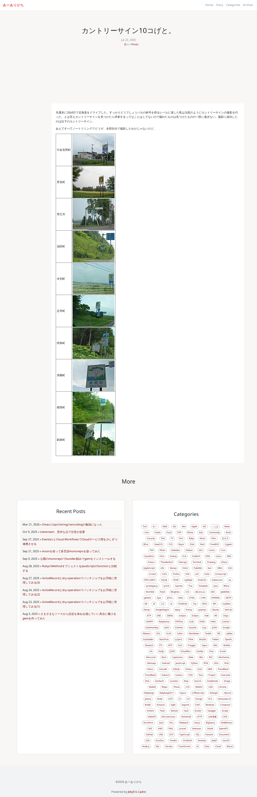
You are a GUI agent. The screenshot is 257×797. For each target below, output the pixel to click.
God (200, 669)
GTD (170, 698)
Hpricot (227, 692)
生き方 (225, 538)
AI (198, 746)
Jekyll (214, 740)
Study (161, 651)
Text (163, 538)
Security (151, 538)
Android (166, 663)
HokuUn (165, 675)
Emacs (151, 562)
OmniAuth (186, 716)
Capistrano (177, 657)
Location (174, 681)
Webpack (183, 722)
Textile (208, 633)
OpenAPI (223, 728)
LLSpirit (178, 639)
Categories (233, 5)
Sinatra (178, 675)
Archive (248, 5)
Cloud (218, 746)
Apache (179, 585)
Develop (202, 740)
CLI (162, 603)
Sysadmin (149, 556)
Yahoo (150, 669)
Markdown (194, 633)
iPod (226, 663)
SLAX (168, 633)
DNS (208, 556)
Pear (211, 651)
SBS (213, 591)
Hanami (209, 734)
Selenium (196, 728)
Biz (174, 526)
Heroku (168, 746)
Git (151, 651)
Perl (181, 538)
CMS (150, 728)
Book (228, 532)
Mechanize (224, 657)
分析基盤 (212, 716)
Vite (157, 746)
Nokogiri (214, 692)
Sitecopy (183, 562)
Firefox (176, 574)
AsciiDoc (160, 740)
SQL (197, 734)
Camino (225, 621)
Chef (197, 704)
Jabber (230, 633)
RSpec (165, 686)
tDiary (224, 562)
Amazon (161, 704)
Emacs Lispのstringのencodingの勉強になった (72, 524)
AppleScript (149, 568)
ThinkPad (182, 603)
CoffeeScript (198, 692)
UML (161, 734)
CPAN (190, 639)
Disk (192, 544)
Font (162, 556)
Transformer (184, 746)
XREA (219, 568)
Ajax (159, 597)
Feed (162, 591)
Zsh (230, 568)
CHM (203, 597)
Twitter (215, 639)
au (230, 579)
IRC (219, 633)
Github (176, 669)
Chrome (222, 686)
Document (224, 734)
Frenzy (189, 609)
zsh (197, 574)
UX (188, 698)
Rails (181, 597)
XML (215, 645)
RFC (215, 603)
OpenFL (228, 639)
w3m (166, 627)
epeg (177, 609)
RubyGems (164, 621)
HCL (171, 722)
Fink (187, 574)
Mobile (226, 645)
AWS (160, 728)
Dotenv (150, 710)
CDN (225, 716)
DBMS (170, 615)
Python (194, 663)
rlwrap (146, 609)
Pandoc (173, 740)
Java (216, 585)
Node (159, 698)
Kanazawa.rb (224, 698)
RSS (211, 657)
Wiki (229, 556)
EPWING (216, 597)
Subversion (217, 579)
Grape (225, 710)
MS (204, 526)
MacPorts (164, 639)
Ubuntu (215, 609)
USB (210, 686)
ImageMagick (162, 609)
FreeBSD (214, 544)
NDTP (228, 597)
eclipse (182, 615)
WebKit (152, 686)
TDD (190, 675)
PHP (179, 532)
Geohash (159, 681)
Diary (219, 5)
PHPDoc (179, 621)
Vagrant (185, 704)
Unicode (163, 669)
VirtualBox (186, 651)
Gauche (192, 627)
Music (202, 538)
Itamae (174, 710)
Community (214, 532)
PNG (171, 728)
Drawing (211, 562)
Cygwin (228, 544)
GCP (171, 734)
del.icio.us (200, 591)
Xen (209, 568)
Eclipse (195, 615)
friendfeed (223, 669)
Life (162, 568)
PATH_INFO (149, 579)
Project (212, 675)
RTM (206, 663)
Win (201, 657)
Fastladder (148, 639)
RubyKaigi (149, 692)
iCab (191, 621)
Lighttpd (188, 579)
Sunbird (196, 556)
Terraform (148, 722)
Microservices (168, 716)
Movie (190, 532)
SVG (148, 740)
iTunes (188, 669)
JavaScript (180, 663)
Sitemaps (151, 663)
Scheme (179, 627)
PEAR (175, 579)
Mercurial (151, 657)
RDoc (145, 544)
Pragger (192, 645)
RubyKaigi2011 (167, 692)
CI (180, 698)
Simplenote (212, 681)
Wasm (230, 746)
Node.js (146, 746)
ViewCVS (158, 544)
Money (173, 568)
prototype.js (152, 585)
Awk (207, 615)
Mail (202, 544)
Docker (198, 710)
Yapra (204, 645)
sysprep (202, 609)
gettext (147, 597)
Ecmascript (220, 574)
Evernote (225, 675)
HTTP (199, 716)
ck (171, 603)
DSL (158, 633)
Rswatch (149, 645)
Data (207, 746)
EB (146, 603)
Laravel (182, 728)
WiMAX (198, 686)
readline (227, 603)
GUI (180, 645)
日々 (126, 44)
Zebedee (175, 550)
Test (201, 675)
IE (154, 603)
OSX (201, 550)
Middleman (226, 722)
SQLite (164, 579)
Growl (223, 651)
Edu (201, 532)
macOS (226, 740)
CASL (164, 574)
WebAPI (152, 716)
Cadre (142, 792)
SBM (210, 669)
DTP (149, 615)
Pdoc (213, 538)
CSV (188, 686)
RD (216, 615)
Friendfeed (150, 675)
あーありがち (13, 5)
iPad (147, 681)
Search (197, 681)
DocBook (187, 740)
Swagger (212, 710)
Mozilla (202, 639)
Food (169, 532)
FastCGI (202, 579)
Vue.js (197, 722)
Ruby (191, 538)
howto (158, 532)
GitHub (149, 734)
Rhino (226, 585)
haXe (207, 574)
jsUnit (166, 585)
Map (186, 681)
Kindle (148, 704)
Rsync (181, 544)
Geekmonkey (152, 627)
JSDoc (170, 597)
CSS (187, 591)
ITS (160, 645)
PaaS (162, 710)
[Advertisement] (128, 77)
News (227, 526)
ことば (215, 526)
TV (172, 538)
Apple (194, 526)
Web (165, 526)
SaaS (186, 710)
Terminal (197, 562)
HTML (192, 597)
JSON (172, 651)
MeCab (228, 609)
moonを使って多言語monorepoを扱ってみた (71, 551)
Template (203, 585)
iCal (184, 556)
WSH (204, 603)
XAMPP (149, 621)
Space (183, 692)
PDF (152, 550)
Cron (223, 550)
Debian (189, 550)
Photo (134, 44)
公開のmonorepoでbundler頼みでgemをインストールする (78, 559)
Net (183, 526)
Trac (190, 585)
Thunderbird (166, 562)
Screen (152, 574)
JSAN (214, 627)
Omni (185, 568)
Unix (146, 532)
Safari (180, 633)
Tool (145, 526)
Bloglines (175, 591)
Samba (200, 651)
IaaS (161, 722)
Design (198, 698)
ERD (159, 615)
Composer (225, 704)
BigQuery (210, 722)
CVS (171, 544)
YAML (213, 621)
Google (226, 627)
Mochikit (150, 591)
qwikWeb (225, 591)
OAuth (210, 728)
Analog (173, 556)
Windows (210, 704)
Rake (191, 657)
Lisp (204, 627)
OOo (216, 663)
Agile (173, 704)
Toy (194, 603)
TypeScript (184, 734)
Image (227, 681)
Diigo (225, 615)
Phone (177, 686)
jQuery (148, 698)
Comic (212, 550)
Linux (218, 556)
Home (209, 5)
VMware (146, 633)
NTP (170, 645)
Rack (164, 657)
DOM (202, 621)
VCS (210, 698)
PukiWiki (198, 568)
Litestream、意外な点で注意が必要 (62, 532)
